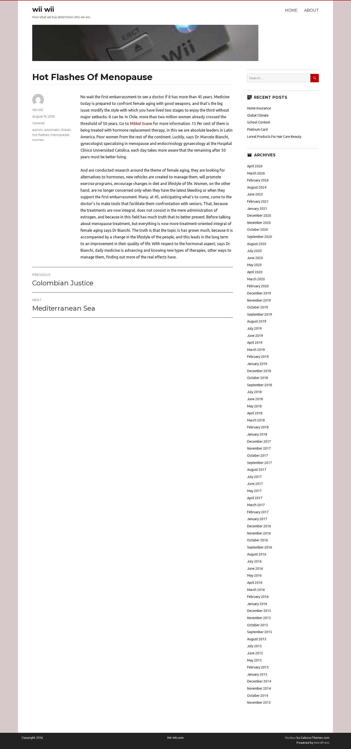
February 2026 (258, 180)
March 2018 (256, 420)
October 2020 (257, 229)
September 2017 (259, 463)
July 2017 (254, 477)
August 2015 (256, 639)
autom (37, 130)
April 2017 (254, 498)
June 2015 (255, 653)
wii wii (43, 9)
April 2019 (254, 342)
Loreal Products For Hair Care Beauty (274, 137)
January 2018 (257, 434)
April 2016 (254, 583)
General (38, 123)
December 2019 (259, 293)
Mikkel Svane (141, 123)
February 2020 (258, 286)
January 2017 (257, 519)
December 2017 (259, 441)
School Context (258, 122)
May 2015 (254, 660)
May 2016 (254, 575)
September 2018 (259, 385)
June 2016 (255, 568)
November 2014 (259, 688)
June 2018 (255, 399)
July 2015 (254, 646)
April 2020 (254, 272)
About (311, 10)
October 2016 (257, 540)
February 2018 (258, 427)
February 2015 (258, 667)
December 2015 (259, 611)
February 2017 (258, 512)
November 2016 (259, 533)
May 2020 (254, 265)
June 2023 (255, 194)
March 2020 (256, 279)
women (38, 140)
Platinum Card (257, 129)
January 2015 (257, 674)
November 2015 (259, 618)
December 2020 (259, 215)
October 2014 (257, 696)
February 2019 (258, 357)
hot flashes (40, 135)
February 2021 (258, 201)
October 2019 (257, 307)
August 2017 (256, 470)
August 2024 (256, 187)
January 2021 (257, 208)
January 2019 (257, 364)
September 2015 (259, 632)
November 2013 (259, 702)
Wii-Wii (37, 110)
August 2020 (256, 244)
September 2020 (259, 237)
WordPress (321, 742)
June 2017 (255, 484)
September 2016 (259, 547)
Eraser (66, 130)
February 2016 (258, 597)
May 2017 (254, 491)
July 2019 (254, 328)
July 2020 (254, 251)
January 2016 (257, 604)
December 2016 (259, 526)
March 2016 (256, 590)
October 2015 (257, 625)
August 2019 (256, 321)
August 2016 (256, 554)
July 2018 (254, 392)
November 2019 (259, 300)
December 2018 (259, 371)
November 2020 (259, 223)
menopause (59, 135)
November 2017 (259, 448)
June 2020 (255, 258)
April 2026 (254, 166)
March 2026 (256, 173)
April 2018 (254, 413)
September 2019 (259, 314)
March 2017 (256, 505)
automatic (52, 130)
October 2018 (257, 378)
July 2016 (254, 561)
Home (291, 10)
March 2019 (256, 350)
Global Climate (258, 115)
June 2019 (255, 336)
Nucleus (290, 737)
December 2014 (259, 681)
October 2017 (257, 455)
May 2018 (254, 406)
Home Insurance (259, 108)
